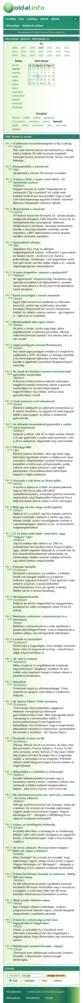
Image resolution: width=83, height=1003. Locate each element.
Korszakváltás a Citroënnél (30, 166)
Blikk (16, 169)
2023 (41, 55)
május (15, 80)
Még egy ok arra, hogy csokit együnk (37, 507)
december (17, 107)
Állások (55, 19)
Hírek (21, 19)
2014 (23, 51)
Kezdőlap (11, 19)
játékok (58, 980)
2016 (41, 51)
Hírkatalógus (13, 25)
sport (49, 125)
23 (30, 83)
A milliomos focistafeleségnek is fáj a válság (42, 143)
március (16, 72)
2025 (58, 55)
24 (33, 83)
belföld (26, 117)
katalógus (30, 980)
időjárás (16, 129)
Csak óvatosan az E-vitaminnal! (34, 401)
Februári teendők (24, 566)
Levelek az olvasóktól (27, 639)
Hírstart (49, 998)
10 (33, 76)
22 (53, 79)
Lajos (42, 32)
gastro (15, 125)
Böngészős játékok (32, 25)
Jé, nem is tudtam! (25, 658)
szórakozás (38, 125)
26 (30, 69)
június (15, 84)
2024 (49, 55)
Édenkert (18, 325)
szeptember (18, 95)
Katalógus (32, 19)
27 (33, 69)
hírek (44, 980)
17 (33, 79)
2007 (23, 47)
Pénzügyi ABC (22, 447)
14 (49, 76)
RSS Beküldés (13, 992)
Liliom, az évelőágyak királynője (34, 824)
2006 (15, 47)
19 (41, 79)
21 (49, 79)
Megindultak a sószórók (29, 209)
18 (37, 79)
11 (37, 76)
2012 (66, 47)
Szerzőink (19, 681)
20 (45, 79)
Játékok (44, 19)
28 (37, 69)
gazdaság (49, 117)
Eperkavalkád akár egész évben (34, 321)
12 (41, 76)
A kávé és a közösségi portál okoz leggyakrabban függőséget (35, 921)
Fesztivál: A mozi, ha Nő (28, 738)
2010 (49, 47)
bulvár (25, 125)
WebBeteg (19, 185)
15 (53, 76)
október (16, 99)
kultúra (46, 121)
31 (49, 69)
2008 (32, 47)
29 (41, 69)
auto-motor (61, 125)
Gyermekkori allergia (26, 242)
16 (30, 79)
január (15, 65)
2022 (32, 55)
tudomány (34, 121)
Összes (16, 117)
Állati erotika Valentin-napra (31, 900)
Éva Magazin (20, 570)
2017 (49, 51)
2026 (67, 55)
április (15, 76)
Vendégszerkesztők (26, 596)
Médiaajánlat (13, 998)
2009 (41, 47)
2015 (32, 51)
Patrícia (51, 32)
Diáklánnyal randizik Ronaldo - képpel (38, 946)
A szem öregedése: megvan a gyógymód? (40, 272)
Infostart (18, 146)
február (16, 69)
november (17, 103)
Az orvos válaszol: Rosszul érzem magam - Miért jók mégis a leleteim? (41, 849)
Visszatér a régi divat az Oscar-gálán (37, 480)
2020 (15, 55)
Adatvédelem (33, 998)
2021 (23, 55)
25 (37, 83)
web (15, 980)
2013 (15, 51)
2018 (58, 51)
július (15, 88)
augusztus (17, 92)
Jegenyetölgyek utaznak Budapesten (37, 344)
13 (45, 76)
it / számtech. (19, 121)
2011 (58, 47)
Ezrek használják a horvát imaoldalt (36, 295)
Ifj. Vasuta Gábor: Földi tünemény (35, 701)
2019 (67, 51)
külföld (37, 117)
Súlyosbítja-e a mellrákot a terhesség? (38, 771)
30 (45, 69)
